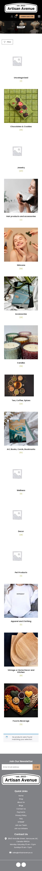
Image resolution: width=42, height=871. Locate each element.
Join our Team (21, 825)
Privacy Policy (21, 815)
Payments (21, 812)
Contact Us (21, 809)
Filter (9, 42)
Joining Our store (27, 16)
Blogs (21, 805)
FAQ (21, 818)
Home (21, 796)
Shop (21, 799)
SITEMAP (21, 822)
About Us (21, 802)
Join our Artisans (21, 828)
